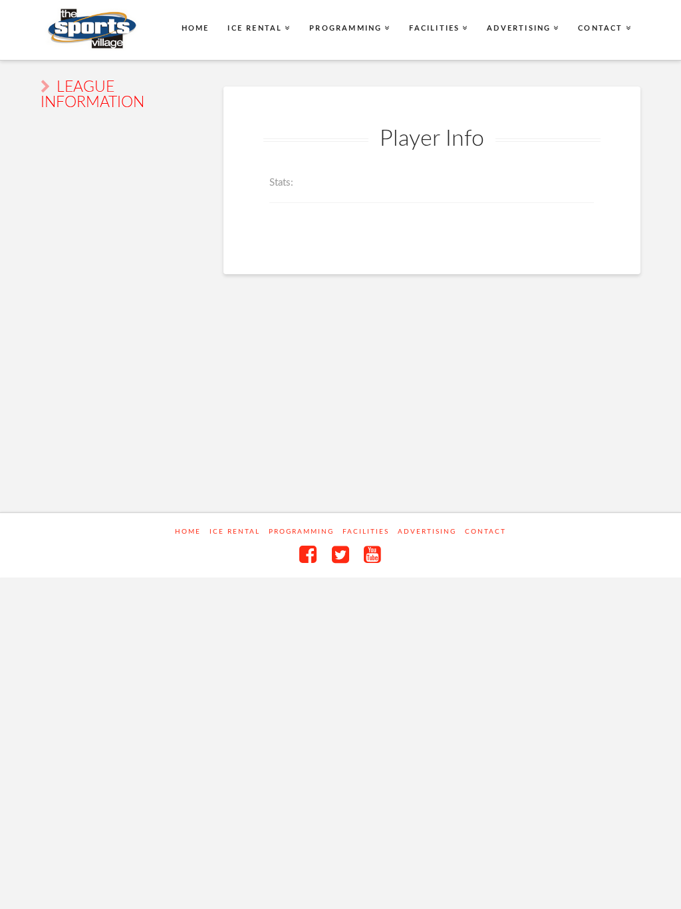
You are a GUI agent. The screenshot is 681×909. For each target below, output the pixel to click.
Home (188, 531)
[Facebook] (308, 554)
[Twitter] (340, 554)
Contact (485, 531)
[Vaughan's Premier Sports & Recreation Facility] (91, 29)
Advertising (427, 531)
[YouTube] (372, 554)
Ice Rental (234, 531)
